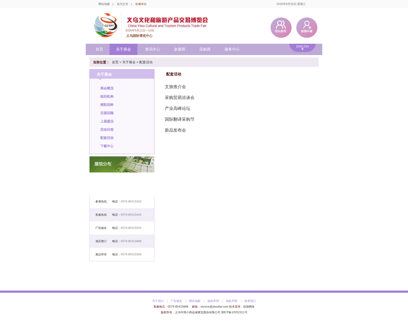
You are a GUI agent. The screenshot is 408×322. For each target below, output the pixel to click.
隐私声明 (231, 301)
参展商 (179, 49)
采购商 (205, 49)
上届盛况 (107, 121)
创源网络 (249, 306)
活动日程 (107, 129)
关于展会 (123, 49)
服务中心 (232, 49)
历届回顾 (107, 113)
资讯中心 (152, 49)
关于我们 (158, 301)
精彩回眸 (107, 105)
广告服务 (176, 301)
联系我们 (250, 301)
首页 (99, 49)
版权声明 (213, 301)
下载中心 (107, 146)
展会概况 (107, 88)
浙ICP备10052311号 (234, 312)
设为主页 (122, 4)
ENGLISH (302, 46)
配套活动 (146, 62)
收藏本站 (141, 4)
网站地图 (104, 4)
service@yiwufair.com (214, 306)
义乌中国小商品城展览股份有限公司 (197, 312)
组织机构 (107, 96)
